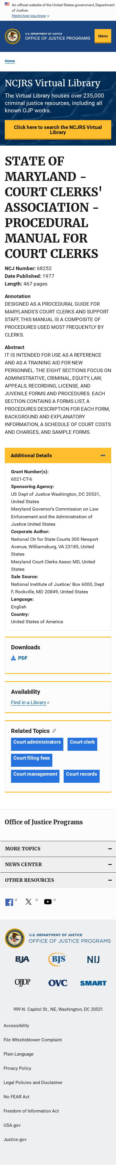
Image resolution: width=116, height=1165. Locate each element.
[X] (31, 903)
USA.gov (12, 1125)
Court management (35, 774)
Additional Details (31, 455)
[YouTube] (50, 903)
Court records (81, 774)
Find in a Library (28, 702)
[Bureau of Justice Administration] (22, 964)
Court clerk (82, 742)
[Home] (57, 36)
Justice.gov (15, 1139)
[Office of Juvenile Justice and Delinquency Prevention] (22, 988)
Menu (103, 36)
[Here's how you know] (58, 10)
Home (10, 61)
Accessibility (16, 1025)
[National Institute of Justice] (93, 964)
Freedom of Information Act (31, 1111)
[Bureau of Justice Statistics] (58, 968)
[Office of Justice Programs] (13, 36)
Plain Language (19, 1054)
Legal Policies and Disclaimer (33, 1082)
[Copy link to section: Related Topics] (53, 730)
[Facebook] (11, 903)
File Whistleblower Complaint (33, 1040)
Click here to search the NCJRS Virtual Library (58, 129)
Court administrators (37, 742)
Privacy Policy (17, 1068)
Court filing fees (31, 758)
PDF (22, 658)
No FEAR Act (16, 1096)
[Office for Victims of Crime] (58, 987)
